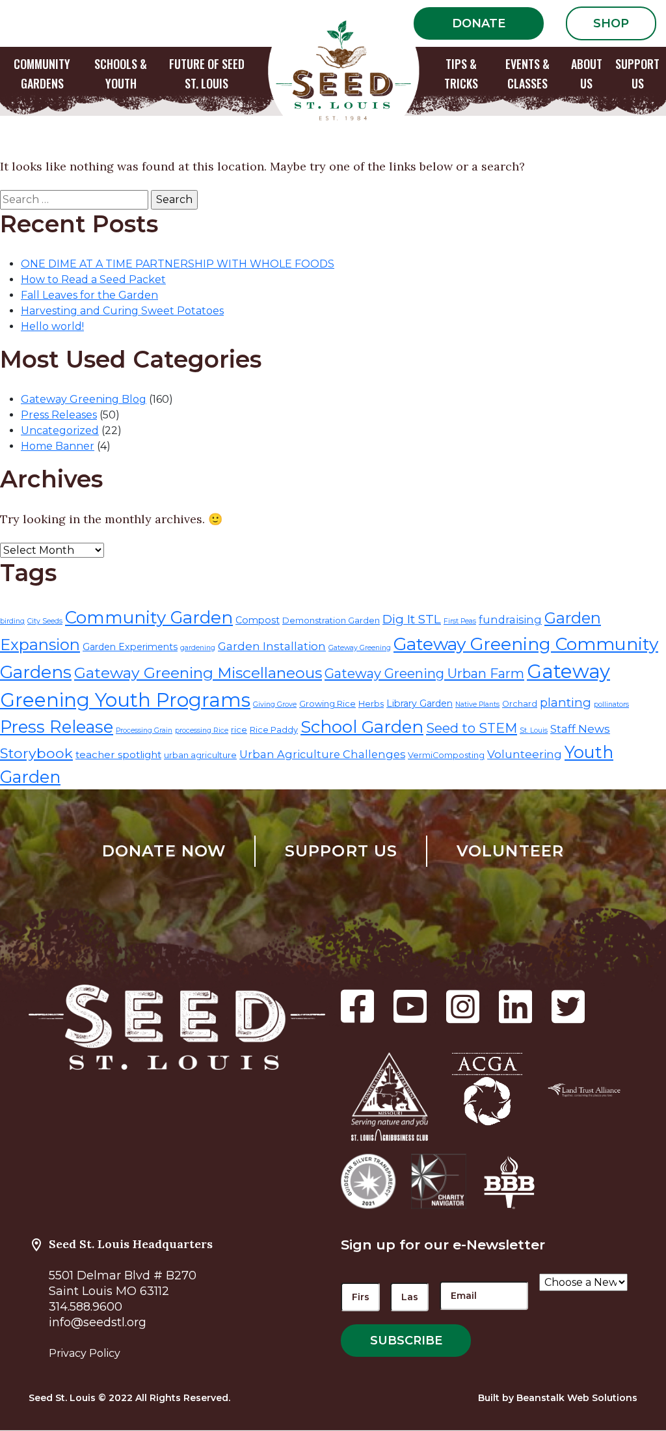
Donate (478, 23)
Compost (257, 620)
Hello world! (52, 326)
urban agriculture (200, 755)
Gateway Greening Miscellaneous (198, 673)
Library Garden (419, 703)
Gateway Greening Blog (83, 399)
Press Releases (59, 415)
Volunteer (511, 850)
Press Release (56, 726)
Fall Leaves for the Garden (89, 295)
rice (239, 730)
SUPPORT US (637, 73)
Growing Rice (327, 704)
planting (565, 702)
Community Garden (149, 617)
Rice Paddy (274, 730)
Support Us (341, 850)
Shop (611, 23)
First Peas (460, 621)
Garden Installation (272, 646)
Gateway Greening (359, 648)
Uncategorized (60, 430)
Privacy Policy (84, 1353)
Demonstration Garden (331, 620)
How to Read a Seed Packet (93, 279)
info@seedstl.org (97, 1322)
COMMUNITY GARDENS (42, 73)
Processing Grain (144, 730)
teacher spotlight (118, 754)
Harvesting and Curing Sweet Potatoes (122, 311)
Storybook (36, 752)
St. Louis (534, 730)
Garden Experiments (130, 647)
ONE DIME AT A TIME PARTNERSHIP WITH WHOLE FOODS (177, 264)
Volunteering (524, 754)
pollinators (611, 704)
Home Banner (57, 446)
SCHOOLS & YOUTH (120, 73)
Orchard (519, 704)
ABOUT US (586, 73)
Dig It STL (411, 619)
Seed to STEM (471, 728)
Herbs (371, 704)
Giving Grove (275, 704)
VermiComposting (446, 755)
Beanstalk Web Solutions (576, 1398)
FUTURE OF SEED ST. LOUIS (207, 73)
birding (12, 621)
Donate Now (164, 850)
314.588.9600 (85, 1307)
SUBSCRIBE (406, 1340)
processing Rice (201, 730)
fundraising (510, 619)
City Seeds (44, 621)
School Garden (361, 726)
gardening (197, 648)
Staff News (580, 728)
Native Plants (477, 704)
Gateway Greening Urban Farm (424, 673)
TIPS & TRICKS (461, 73)
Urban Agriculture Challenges (322, 754)
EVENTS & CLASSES (527, 73)
